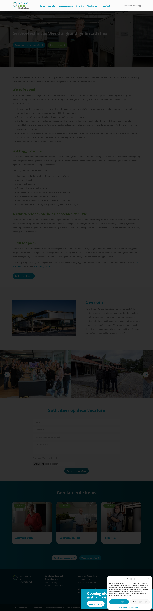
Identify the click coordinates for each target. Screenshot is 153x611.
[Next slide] (146, 374)
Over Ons (80, 5)
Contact (106, 5)
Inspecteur (110, 537)
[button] (148, 579)
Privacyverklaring (133, 607)
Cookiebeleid (123, 607)
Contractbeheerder (70, 537)
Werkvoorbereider (24, 537)
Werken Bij (92, 5)
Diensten (52, 5)
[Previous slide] (7, 374)
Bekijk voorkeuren (140, 602)
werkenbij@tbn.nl (42, 266)
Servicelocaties (66, 5)
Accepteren (119, 602)
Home (42, 5)
